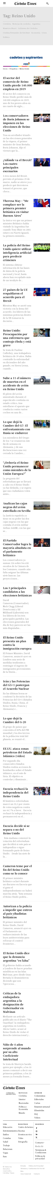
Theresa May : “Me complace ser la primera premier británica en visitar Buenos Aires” (16, 208)
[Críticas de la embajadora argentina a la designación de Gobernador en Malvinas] (42, 995)
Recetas (21, 1130)
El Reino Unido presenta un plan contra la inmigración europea (17, 642)
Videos (37, 1117)
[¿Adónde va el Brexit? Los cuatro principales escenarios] (42, 162)
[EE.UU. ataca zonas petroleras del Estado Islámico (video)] (42, 751)
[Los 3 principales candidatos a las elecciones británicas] (42, 590)
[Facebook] (36, 1128)
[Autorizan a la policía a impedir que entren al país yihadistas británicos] (42, 908)
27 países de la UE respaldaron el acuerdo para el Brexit (15, 295)
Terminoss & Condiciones (40, 1151)
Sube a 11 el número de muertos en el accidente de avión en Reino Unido (17, 383)
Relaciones (7, 1149)
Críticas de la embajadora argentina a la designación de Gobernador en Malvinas (13, 1002)
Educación (7, 1127)
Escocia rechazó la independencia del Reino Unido (15, 792)
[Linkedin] (36, 1134)
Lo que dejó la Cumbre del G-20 (14, 720)
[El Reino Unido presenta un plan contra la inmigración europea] (42, 640)
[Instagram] (36, 1131)
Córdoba (23, 1095)
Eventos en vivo (25, 1134)
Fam (5, 1156)
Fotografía (22, 1141)
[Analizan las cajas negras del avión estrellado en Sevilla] (42, 505)
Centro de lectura (25, 1127)
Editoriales (39, 1099)
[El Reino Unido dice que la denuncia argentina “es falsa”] (42, 955)
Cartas (37, 1103)
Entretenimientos (10, 1130)
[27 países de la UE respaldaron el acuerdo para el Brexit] (42, 292)
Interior (22, 1099)
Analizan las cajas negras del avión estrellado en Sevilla (16, 507)
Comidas (7, 1138)
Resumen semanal (42, 1106)
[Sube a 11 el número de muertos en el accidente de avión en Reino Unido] (42, 380)
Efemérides (39, 1110)
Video (20, 1138)
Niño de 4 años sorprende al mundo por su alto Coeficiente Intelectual (17, 1051)
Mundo (22, 1113)
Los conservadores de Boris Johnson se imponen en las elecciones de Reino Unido (16, 123)
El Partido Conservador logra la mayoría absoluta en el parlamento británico (17, 547)
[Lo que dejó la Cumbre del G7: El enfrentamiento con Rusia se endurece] (42, 424)
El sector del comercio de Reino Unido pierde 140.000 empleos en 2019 (17, 83)
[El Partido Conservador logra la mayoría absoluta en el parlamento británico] (42, 543)
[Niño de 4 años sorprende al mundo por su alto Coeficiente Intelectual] (42, 1047)
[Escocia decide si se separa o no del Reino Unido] (42, 828)
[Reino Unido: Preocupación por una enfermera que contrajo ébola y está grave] (42, 333)
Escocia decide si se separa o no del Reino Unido (16, 829)
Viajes (5, 1152)
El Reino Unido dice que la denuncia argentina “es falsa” (16, 956)
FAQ (36, 1114)
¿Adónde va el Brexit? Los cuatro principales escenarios (17, 165)
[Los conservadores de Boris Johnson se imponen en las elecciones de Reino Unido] (42, 118)
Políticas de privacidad (40, 1157)
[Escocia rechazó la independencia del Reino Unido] (42, 791)
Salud (5, 1141)
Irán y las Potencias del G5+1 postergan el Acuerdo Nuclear (16, 684)
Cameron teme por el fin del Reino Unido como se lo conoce (17, 869)
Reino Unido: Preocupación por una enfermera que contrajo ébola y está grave (17, 337)
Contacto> (39, 1142)
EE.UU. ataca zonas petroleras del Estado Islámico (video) (17, 752)
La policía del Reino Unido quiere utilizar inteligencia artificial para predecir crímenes (17, 252)
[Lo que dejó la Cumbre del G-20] (42, 720)
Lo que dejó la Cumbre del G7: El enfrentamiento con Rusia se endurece (16, 427)
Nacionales (23, 1103)
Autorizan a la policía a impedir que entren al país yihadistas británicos (17, 911)
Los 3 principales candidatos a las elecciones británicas (17, 591)
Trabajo (6, 1145)
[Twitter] (36, 1137)
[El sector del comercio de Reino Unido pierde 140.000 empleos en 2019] (42, 80)
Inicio (5, 69)
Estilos (6, 1134)
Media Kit (39, 1146)
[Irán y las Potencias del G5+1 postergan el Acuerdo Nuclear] (42, 683)
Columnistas (39, 1095)
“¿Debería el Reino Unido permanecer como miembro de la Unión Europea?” (17, 468)
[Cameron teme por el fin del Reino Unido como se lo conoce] (42, 868)
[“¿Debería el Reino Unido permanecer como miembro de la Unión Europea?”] (42, 465)
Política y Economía (23, 1107)
